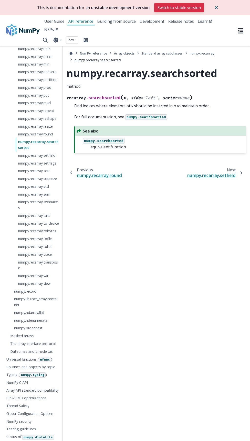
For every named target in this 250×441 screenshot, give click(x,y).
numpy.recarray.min (33, 64)
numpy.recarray (201, 53)
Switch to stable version (179, 7)
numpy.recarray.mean (35, 56)
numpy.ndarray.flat (29, 312)
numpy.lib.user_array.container (35, 302)
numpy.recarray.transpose (38, 265)
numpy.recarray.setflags (37, 163)
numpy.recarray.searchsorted (38, 144)
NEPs (49, 29)
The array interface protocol (33, 343)
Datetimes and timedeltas (31, 351)
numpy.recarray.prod (34, 87)
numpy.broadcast (28, 328)
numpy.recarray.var (33, 275)
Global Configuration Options (29, 413)
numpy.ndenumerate (31, 320)
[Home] (71, 53)
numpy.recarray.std (33, 186)
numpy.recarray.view (34, 283)
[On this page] (240, 30)
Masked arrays (22, 335)
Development (152, 21)
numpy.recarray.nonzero (37, 71)
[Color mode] (57, 40)
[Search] (45, 40)
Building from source (116, 21)
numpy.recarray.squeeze (37, 178)
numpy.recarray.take (34, 215)
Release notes (181, 21)
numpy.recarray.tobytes (37, 231)
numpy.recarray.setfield (36, 155)
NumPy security (18, 421)
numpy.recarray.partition (37, 79)
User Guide (54, 21)
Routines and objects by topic (30, 366)
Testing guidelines (21, 429)
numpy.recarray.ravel (34, 102)
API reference (80, 21)
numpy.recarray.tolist (35, 246)
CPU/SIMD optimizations (26, 398)
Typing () (26, 374)
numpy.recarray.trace (35, 254)
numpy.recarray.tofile (35, 238)
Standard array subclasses (162, 53)
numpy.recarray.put (33, 95)
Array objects (124, 53)
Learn (203, 21)
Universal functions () (29, 359)
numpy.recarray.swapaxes (38, 204)
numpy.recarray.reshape (37, 118)
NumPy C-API (17, 382)
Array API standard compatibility (32, 390)
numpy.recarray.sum (34, 194)
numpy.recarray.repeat (36, 110)
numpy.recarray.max (34, 48)
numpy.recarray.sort (34, 170)
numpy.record (25, 291)
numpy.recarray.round (35, 134)
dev (71, 40)
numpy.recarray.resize (35, 126)
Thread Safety (17, 405)
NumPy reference (93, 53)
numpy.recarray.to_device (38, 223)
